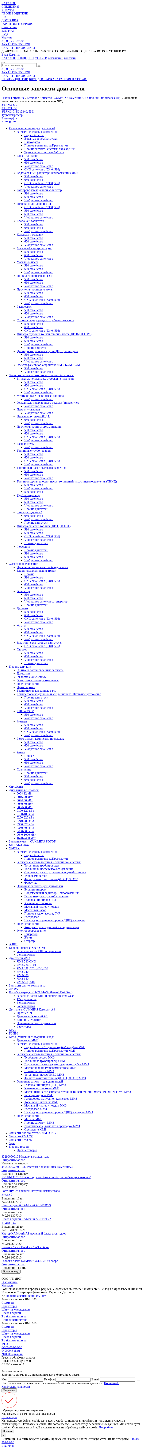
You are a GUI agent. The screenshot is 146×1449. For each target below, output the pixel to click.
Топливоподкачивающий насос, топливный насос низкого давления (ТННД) (67, 481)
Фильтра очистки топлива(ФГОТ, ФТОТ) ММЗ (55, 1078)
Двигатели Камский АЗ (32, 1016)
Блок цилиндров (27, 155)
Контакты (8, 1285)
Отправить (9, 1390)
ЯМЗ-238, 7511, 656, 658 (32, 968)
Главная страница (13, 97)
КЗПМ (13, 1033)
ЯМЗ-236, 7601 (26, 965)
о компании (9, 27)
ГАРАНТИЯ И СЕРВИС (17, 23)
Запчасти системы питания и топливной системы (41, 375)
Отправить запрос (13, 1160)
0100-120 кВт (25, 810)
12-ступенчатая (26, 999)
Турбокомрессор (12, 115)
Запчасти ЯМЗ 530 (21, 1136)
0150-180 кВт (25, 814)
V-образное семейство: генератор (45, 601)
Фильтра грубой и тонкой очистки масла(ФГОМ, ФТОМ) (54, 334)
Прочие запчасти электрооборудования (42, 567)
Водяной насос (34, 135)
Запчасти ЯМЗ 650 (21, 1139)
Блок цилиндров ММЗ (38, 1095)
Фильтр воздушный (29, 512)
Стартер (22, 649)
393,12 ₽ (7, 1194)
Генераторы (9, 1306)
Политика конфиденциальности (26, 1295)
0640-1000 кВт (26, 834)
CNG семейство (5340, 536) (42, 169)
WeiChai (14, 848)
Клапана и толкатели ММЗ (41, 1088)
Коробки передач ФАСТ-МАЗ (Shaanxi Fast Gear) (40, 992)
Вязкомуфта (9, 118)
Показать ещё (11, 1271)
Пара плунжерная (28, 409)
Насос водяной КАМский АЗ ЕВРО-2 (26, 1219)
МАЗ (12, 1030)
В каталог (8, 1445)
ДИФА (13, 989)
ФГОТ (6, 1343)
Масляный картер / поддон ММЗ (45, 1105)
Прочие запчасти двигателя (34, 289)
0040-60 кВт (25, 803)
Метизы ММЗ (33, 1119)
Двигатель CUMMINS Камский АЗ (32, 1009)
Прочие (29, 574)
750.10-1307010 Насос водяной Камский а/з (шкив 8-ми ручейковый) (46, 1177)
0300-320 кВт (25, 824)
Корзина (7, 37)
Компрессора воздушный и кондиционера (51, 927)
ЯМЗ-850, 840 (26, 982)
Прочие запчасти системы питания (39, 426)
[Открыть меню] (3, 62)
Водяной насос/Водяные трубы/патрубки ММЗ (54, 1047)
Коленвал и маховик (30, 234)
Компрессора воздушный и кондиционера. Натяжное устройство (59, 694)
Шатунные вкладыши (16, 1309)
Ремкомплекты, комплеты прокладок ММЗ (52, 1126)
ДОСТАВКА (10, 20)
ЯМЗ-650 (23, 978)
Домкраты (23, 673)
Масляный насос (27, 262)
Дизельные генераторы (24, 790)
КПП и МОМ (25, 711)
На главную (9, 1417)
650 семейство (33, 162)
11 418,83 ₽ (9, 1223)
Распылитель (25, 443)
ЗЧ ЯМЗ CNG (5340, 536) (18, 111)
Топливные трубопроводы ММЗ (45, 1061)
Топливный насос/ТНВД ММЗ (44, 1074)
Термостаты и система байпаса (44, 152)
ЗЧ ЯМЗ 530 (9, 104)
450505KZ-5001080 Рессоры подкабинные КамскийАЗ (37, 1166)
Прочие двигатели (36, 347)
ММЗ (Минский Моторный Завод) (31, 1037)
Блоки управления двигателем (36, 570)
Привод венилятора (14, 1319)
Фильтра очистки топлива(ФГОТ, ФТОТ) (44, 526)
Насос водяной (11, 1313)
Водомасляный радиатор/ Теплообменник (51, 893)
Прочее (29, 755)
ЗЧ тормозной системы (31, 676)
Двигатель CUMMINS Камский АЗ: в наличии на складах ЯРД (80, 97)
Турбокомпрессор (28, 495)
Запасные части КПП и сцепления (39, 951)
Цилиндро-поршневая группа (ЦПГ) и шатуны (47, 351)
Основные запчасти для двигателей (32, 128)
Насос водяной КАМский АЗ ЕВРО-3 (26, 1205)
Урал (12, 1143)
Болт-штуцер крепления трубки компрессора (31, 1190)
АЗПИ (13, 944)
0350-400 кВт (25, 827)
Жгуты (21, 625)
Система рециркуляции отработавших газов (45, 320)
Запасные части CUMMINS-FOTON (32, 841)
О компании (9, 1282)
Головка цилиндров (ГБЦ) (34, 203)
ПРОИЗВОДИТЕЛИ (15, 13)
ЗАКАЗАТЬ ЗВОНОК (16, 44)
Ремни (21, 752)
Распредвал (24, 306)
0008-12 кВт (25, 793)
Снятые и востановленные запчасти (40, 670)
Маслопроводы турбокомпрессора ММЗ (50, 1067)
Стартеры (8, 1302)
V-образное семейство (38, 166)
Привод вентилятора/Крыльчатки (46, 145)
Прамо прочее (26, 687)
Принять (8, 1431)
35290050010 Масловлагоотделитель (25, 1156)
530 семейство (33, 159)
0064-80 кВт (25, 807)
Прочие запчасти (20, 666)
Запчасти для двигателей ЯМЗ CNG (32, 1133)
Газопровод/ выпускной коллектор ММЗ (50, 1098)
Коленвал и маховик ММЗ (41, 1102)
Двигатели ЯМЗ (19, 958)
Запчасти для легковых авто (27, 985)
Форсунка (23, 546)
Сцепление (24, 769)
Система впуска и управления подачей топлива (55, 872)
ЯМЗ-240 (23, 971)
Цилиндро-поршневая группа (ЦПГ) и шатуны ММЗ (58, 1112)
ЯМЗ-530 (23, 975)
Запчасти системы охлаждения (37, 131)
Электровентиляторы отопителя (38, 680)
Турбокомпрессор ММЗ (39, 1057)
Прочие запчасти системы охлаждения (49, 148)
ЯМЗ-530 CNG (26, 961)
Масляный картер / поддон (34, 248)
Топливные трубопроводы (34, 450)
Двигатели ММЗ (27, 1040)
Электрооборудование (23, 563)
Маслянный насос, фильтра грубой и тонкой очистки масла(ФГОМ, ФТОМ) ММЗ (77, 1091)
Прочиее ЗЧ (24, 1013)
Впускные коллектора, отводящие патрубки (45, 378)
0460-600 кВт (25, 831)
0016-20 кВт (25, 797)
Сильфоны (16, 786)
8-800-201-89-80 (12, 1347)
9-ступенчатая (26, 954)
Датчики (22, 608)
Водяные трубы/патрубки (41, 138)
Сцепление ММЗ (35, 1129)
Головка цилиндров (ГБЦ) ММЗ (45, 1085)
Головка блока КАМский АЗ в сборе (25, 1247)
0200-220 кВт (25, 817)
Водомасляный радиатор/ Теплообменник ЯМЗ (47, 172)
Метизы (22, 721)
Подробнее (106, 1427)
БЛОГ (5, 16)
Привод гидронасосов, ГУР (34, 275)
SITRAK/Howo (19, 845)
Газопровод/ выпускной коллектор (39, 190)
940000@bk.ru (11, 1350)
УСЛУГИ (8, 10)
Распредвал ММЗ (35, 1109)
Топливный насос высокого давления (41, 467)
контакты (8, 30)
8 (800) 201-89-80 (13, 40)
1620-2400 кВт (26, 838)
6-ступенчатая (26, 1002)
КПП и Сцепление (29, 1019)
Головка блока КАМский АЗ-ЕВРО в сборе (30, 1261)
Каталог (32, 97)
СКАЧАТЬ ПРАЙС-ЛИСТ (19, 47)
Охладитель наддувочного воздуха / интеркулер (48, 402)
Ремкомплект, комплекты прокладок (40, 738)
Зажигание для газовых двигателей (40, 642)
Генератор (23, 591)
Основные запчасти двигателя (36, 1023)
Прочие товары (19, 1146)
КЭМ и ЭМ (9, 121)
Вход (5, 34)
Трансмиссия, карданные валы (36, 690)
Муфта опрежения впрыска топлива (40, 395)
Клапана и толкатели (30, 220)
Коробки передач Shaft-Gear (27, 947)
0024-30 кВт (25, 800)
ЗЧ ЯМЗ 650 (9, 108)
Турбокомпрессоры (14, 1316)
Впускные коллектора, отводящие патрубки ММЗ (56, 1064)
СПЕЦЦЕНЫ (10, 6)
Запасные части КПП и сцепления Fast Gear (45, 995)
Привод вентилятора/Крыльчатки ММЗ (49, 1050)
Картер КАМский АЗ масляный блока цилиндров (34, 1233)
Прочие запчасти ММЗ (39, 1071)
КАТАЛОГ (9, 3)
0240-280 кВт (25, 821)
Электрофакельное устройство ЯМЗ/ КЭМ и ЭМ (48, 364)
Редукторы (24, 1026)
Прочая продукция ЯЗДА (33, 416)
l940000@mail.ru (12, 1354)
